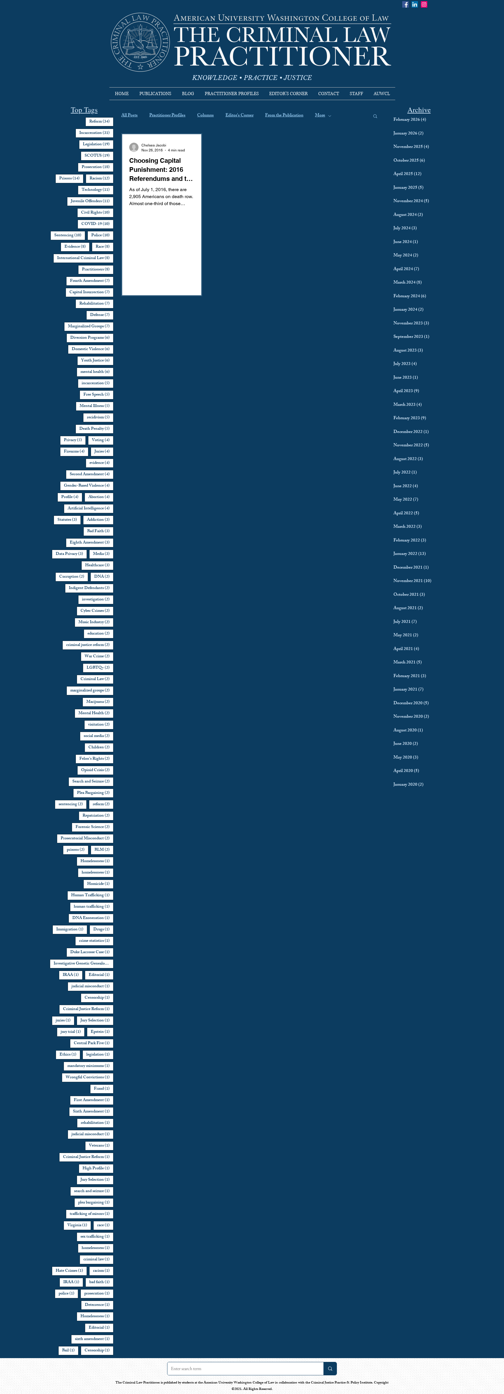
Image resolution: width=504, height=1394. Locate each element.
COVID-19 (97, 224)
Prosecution (97, 167)
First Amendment (93, 1100)
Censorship (99, 998)
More (320, 115)
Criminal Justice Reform (88, 1009)
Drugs (103, 929)
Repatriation (98, 816)
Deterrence (99, 1305)
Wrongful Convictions (89, 1077)
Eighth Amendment (91, 542)
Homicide (100, 884)
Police (102, 235)
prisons (77, 850)
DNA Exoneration (92, 918)
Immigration (71, 929)
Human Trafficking (92, 895)
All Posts (129, 115)
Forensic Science (94, 827)
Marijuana (99, 702)
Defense (101, 315)
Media (103, 554)
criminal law (98, 1259)
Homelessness (96, 861)
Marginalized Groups (90, 326)
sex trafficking (96, 1237)
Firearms (76, 451)
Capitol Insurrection (91, 292)
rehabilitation (97, 1123)
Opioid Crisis (97, 770)
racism (103, 1271)
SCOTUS (99, 156)
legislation (99, 1054)
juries (65, 1020)
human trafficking (93, 907)
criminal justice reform (89, 645)
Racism (101, 178)
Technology (97, 190)
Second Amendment (91, 474)
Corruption (73, 577)
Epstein (102, 1032)
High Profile (98, 1168)
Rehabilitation (96, 304)
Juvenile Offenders (92, 201)
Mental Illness (96, 406)
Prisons (71, 178)
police (68, 1293)
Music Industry (95, 622)
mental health (96, 372)
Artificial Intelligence (90, 508)
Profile (71, 497)
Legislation (98, 144)
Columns (205, 115)
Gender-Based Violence (88, 486)
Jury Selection (96, 1020)
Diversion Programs (91, 338)
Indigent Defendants (91, 588)
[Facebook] (405, 4)
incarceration (97, 383)
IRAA (73, 975)
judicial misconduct (92, 986)
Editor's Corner (239, 115)
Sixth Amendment (93, 1111)
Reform (101, 121)
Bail (70, 1350)
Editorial (101, 975)
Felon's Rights (96, 759)
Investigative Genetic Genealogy (83, 963)
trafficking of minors (91, 1214)
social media (98, 736)
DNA (103, 577)
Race (104, 247)
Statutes (69, 520)
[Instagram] (424, 4)
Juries (103, 451)
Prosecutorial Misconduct (87, 838)
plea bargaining (95, 1202)
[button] (375, 116)
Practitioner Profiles (167, 115)
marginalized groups (91, 690)
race (105, 1225)
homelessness (97, 872)
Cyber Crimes (96, 611)
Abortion (100, 497)
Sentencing (69, 235)
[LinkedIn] (415, 4)
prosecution (98, 1293)
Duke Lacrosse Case (91, 952)
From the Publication (284, 115)
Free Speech (98, 395)
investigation (97, 599)
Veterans (101, 1146)
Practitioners (97, 269)
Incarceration (96, 133)
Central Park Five (93, 1043)
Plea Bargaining (95, 793)
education (100, 633)
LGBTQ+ (100, 668)
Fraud (103, 1089)
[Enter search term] (330, 1368)
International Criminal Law (85, 258)
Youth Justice (97, 360)
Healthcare (99, 565)
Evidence (77, 247)
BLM (103, 850)
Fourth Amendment (91, 281)
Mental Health (95, 713)
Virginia (79, 1225)
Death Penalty (96, 429)
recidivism (100, 417)
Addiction (100, 520)
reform (103, 804)
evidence (101, 463)
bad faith (101, 1282)
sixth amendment (94, 1339)
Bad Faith (100, 531)
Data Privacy (71, 554)
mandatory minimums (90, 1066)
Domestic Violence (92, 349)
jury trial (73, 1032)
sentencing (73, 804)
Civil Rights (97, 212)
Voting (102, 440)
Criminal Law (96, 679)
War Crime (99, 656)
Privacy (75, 440)
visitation (100, 725)
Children (100, 747)
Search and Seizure (92, 781)
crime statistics (96, 941)
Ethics (70, 1054)
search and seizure (93, 1191)
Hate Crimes (71, 1271)
